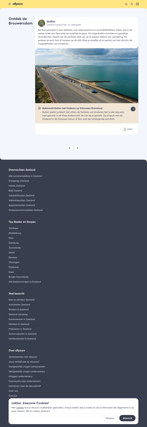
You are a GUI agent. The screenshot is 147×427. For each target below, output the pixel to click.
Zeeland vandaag (18, 314)
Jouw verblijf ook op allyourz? (24, 361)
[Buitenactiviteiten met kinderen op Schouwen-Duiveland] (133, 109)
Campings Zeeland (19, 180)
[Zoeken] (126, 4)
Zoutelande (15, 247)
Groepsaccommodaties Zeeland (25, 210)
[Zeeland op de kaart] (137, 4)
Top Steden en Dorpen (22, 221)
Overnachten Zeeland (22, 169)
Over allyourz (17, 350)
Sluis (11, 237)
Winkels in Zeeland (19, 309)
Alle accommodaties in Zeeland (25, 176)
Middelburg (15, 233)
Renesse (13, 257)
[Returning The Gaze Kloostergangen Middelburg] (70, 148)
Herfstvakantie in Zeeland (22, 338)
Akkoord (127, 418)
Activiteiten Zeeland (19, 304)
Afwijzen (110, 418)
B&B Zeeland (15, 190)
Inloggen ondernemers (20, 376)
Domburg (14, 242)
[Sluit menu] (9, 4)
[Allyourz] (18, 4)
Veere (12, 252)
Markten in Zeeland (19, 324)
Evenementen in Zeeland (22, 319)
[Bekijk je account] (131, 4)
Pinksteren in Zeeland (20, 328)
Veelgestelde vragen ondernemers (27, 371)
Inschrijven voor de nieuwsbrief (25, 386)
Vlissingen (14, 262)
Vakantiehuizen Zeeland (21, 195)
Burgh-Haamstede (18, 276)
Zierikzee (13, 228)
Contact (13, 395)
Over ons (13, 390)
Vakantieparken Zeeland (22, 200)
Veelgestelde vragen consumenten (27, 366)
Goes (11, 272)
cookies (20, 407)
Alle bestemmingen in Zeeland (25, 281)
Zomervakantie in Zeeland (22, 333)
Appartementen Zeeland (22, 205)
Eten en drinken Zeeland (21, 299)
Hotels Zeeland (17, 185)
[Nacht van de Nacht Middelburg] (77, 148)
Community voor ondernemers (24, 381)
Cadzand (14, 267)
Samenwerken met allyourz (23, 356)
